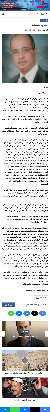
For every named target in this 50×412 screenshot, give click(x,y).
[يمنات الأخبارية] (35, 14)
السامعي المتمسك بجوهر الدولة (25, 336)
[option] (25, 334)
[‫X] (34, 313)
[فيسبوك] (42, 313)
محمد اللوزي (40, 297)
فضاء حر (44, 20)
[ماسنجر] (18, 313)
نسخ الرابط (8, 305)
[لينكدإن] (26, 313)
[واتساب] (11, 313)
